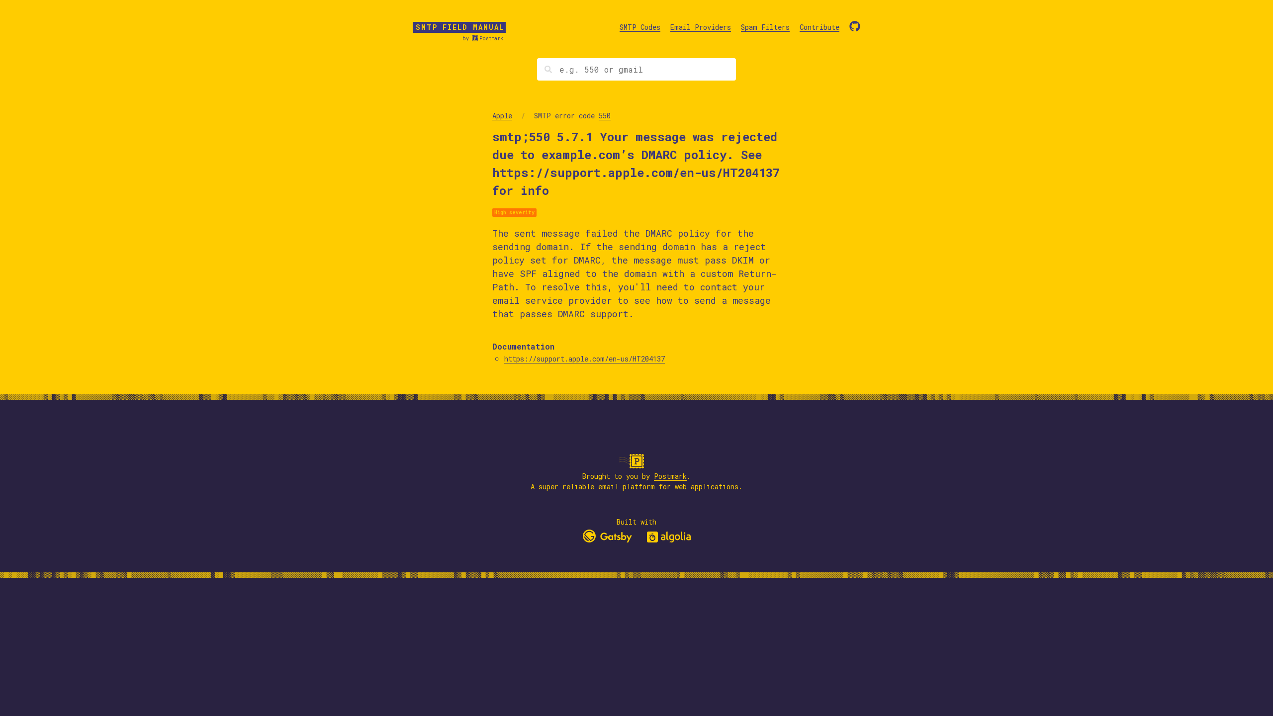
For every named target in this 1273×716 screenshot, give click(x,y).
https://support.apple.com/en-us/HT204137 (584, 358)
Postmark (491, 38)
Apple (502, 115)
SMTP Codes (640, 27)
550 (605, 115)
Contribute (819, 27)
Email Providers (700, 27)
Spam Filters (765, 27)
